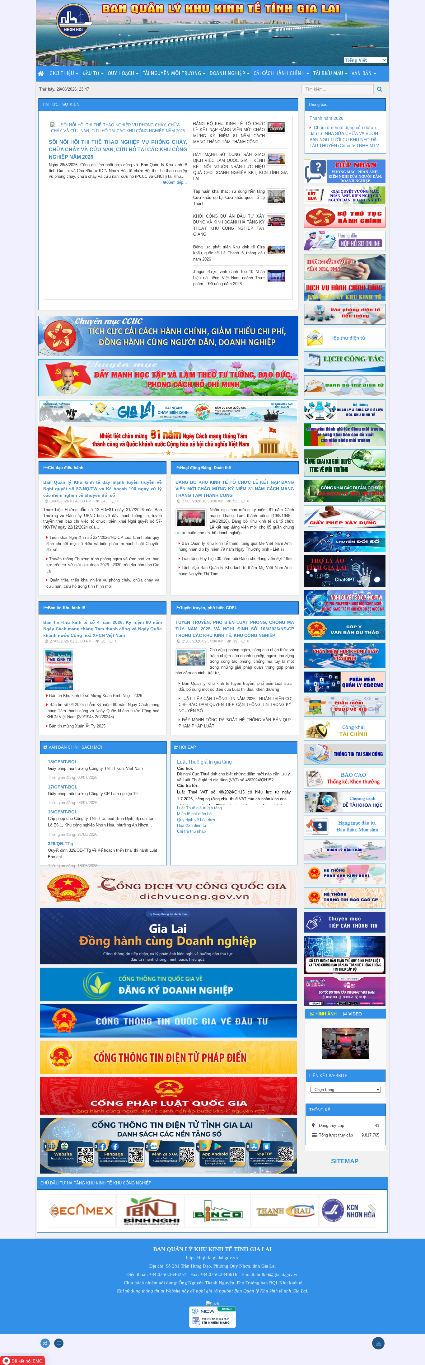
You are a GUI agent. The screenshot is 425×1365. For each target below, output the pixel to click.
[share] (344, 409)
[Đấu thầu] (344, 849)
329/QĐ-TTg (60, 843)
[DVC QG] (168, 887)
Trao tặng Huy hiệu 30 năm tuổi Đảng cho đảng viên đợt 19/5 (236, 558)
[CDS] (344, 541)
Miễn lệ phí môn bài (195, 814)
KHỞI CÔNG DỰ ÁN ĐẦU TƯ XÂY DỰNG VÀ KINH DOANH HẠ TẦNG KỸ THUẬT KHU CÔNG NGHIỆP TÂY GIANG (229, 225)
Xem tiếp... (177, 182)
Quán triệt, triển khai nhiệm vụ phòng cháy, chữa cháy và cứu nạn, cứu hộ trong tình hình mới (102, 583)
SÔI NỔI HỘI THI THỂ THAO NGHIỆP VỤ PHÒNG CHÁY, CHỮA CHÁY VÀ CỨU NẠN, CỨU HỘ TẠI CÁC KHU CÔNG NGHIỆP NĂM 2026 (118, 149)
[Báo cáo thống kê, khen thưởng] (344, 777)
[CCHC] (168, 335)
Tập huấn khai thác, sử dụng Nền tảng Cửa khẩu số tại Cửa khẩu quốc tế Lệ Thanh (229, 197)
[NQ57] (344, 602)
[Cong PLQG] (168, 1095)
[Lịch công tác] (344, 361)
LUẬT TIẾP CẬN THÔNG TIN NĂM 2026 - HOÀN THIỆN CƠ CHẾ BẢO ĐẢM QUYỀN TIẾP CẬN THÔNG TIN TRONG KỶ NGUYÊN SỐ (235, 704)
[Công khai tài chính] (344, 729)
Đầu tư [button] (91, 73)
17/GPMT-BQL (62, 786)
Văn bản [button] (362, 73)
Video (354, 1013)
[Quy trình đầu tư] (344, 266)
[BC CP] (344, 898)
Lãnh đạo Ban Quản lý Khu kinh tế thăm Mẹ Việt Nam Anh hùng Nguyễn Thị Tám (235, 570)
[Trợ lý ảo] (344, 570)
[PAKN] (344, 873)
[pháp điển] (168, 1057)
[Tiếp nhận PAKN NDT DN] (168, 935)
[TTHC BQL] (344, 216)
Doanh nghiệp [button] (227, 73)
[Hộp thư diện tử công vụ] (344, 337)
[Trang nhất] (41, 73)
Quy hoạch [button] (121, 73)
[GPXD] (344, 516)
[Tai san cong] (344, 753)
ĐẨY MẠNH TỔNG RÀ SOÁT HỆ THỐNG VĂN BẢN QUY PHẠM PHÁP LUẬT (235, 723)
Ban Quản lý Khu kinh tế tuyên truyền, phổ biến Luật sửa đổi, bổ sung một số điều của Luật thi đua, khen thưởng (235, 686)
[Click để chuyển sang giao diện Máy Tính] (58, 1343)
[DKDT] (168, 1020)
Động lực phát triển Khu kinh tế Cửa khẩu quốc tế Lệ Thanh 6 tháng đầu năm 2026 (229, 253)
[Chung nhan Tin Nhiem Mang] (212, 1317)
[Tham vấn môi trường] (344, 434)
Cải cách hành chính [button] (280, 73)
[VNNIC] (344, 991)
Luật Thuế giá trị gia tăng (204, 762)
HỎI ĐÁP (187, 747)
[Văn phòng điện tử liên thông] (344, 314)
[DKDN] (168, 983)
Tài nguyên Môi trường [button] (172, 73)
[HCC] (344, 291)
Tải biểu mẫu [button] (328, 73)
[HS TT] (344, 240)
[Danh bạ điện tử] (344, 385)
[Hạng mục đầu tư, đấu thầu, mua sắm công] (344, 825)
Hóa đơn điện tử (192, 825)
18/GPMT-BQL (62, 761)
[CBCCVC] (344, 682)
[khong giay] (344, 655)
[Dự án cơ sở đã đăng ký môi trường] (344, 490)
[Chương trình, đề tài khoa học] (344, 801)
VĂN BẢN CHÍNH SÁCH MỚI (75, 747)
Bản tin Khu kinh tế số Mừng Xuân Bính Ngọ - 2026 (95, 695)
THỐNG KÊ (319, 1110)
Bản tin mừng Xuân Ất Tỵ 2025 (76, 726)
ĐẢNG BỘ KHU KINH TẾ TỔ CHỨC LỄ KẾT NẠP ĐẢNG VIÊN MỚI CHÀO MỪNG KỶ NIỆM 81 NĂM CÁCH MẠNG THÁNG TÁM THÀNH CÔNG (229, 132)
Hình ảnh (325, 1013)
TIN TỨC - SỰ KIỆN (60, 104)
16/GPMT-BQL (62, 811)
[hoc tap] (168, 377)
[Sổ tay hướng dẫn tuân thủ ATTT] (344, 954)
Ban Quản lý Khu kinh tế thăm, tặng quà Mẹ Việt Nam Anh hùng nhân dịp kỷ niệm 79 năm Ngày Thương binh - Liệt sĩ (235, 546)
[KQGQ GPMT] (344, 462)
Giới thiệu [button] (62, 73)
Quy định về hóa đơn (196, 819)
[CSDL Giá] (344, 706)
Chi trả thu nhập (191, 831)
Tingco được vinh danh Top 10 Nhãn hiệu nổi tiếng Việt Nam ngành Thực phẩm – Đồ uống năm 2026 (229, 277)
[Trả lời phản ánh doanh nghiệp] (344, 195)
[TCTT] (344, 922)
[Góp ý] (344, 629)
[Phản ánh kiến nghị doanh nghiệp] (344, 171)
